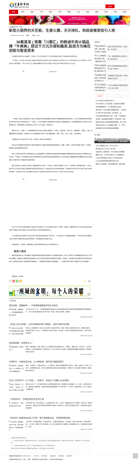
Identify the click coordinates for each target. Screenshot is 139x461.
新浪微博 (13, 281)
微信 (115, 35)
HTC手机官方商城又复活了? (105, 101)
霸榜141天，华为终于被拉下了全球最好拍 (110, 155)
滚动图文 (97, 42)
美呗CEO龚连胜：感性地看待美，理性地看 (110, 164)
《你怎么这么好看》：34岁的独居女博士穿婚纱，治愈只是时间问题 (39, 324)
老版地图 (53, 456)
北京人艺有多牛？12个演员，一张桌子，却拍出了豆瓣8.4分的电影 (39, 380)
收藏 (127, 35)
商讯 (106, 12)
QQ (121, 35)
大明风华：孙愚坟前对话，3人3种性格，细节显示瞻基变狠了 (36, 362)
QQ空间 (20, 281)
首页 (13, 12)
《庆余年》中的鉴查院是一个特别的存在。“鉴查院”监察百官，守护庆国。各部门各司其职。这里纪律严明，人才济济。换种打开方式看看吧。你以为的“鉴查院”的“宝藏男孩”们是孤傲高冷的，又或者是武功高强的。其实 (59, 424)
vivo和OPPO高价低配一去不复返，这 (108, 113)
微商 (124, 12)
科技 (59, 12)
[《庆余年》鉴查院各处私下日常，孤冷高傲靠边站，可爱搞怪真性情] (16, 425)
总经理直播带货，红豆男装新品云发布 (109, 107)
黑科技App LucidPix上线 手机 (105, 149)
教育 (69, 12)
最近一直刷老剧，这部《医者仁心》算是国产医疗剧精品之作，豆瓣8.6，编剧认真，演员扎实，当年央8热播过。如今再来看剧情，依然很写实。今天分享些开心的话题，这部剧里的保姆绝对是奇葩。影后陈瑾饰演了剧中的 (58, 349)
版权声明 (69, 456)
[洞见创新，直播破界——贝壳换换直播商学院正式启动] (16, 313)
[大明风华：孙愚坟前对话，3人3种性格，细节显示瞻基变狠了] (16, 369)
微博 (109, 35)
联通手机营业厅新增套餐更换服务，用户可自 (111, 122)
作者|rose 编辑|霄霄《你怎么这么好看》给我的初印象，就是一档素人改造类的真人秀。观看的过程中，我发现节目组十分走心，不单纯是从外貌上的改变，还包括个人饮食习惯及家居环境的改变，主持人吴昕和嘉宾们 (58, 330)
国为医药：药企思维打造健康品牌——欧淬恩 (111, 110)
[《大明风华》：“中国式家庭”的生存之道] (16, 407)
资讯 (22, 12)
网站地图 (61, 456)
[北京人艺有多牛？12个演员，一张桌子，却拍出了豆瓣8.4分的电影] (16, 388)
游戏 (87, 12)
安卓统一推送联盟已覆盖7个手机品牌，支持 (110, 119)
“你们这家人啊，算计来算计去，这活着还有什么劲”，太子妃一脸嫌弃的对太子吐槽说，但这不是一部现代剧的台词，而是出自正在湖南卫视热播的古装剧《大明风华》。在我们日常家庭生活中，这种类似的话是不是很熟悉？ (59, 405)
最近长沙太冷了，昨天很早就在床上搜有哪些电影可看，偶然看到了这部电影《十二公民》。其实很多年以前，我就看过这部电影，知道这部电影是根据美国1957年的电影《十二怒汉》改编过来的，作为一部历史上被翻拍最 (59, 386)
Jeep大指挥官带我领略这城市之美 (107, 161)
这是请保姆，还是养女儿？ (21, 343)
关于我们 (36, 456)
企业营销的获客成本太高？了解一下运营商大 (111, 116)
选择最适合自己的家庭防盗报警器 (107, 128)
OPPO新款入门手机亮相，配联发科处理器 (110, 104)
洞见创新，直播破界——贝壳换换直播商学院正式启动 (33, 305)
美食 (97, 12)
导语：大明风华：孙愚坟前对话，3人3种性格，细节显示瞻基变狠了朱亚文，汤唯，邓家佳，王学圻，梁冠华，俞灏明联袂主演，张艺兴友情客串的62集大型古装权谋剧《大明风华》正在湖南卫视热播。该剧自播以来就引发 (58, 368)
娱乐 (50, 12)
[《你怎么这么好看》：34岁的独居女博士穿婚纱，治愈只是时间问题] (16, 332)
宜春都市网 (14, 27)
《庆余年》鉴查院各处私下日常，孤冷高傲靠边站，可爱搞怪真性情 (39, 418)
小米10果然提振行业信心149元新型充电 (109, 158)
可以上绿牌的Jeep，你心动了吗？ (107, 146)
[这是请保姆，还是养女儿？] (16, 350)
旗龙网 (21, 276)
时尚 (115, 12)
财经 (32, 12)
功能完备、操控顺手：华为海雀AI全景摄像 (110, 152)
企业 (78, 12)
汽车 (41, 12)
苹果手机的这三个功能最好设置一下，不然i (110, 125)
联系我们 (44, 456)
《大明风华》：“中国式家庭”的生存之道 (26, 399)
